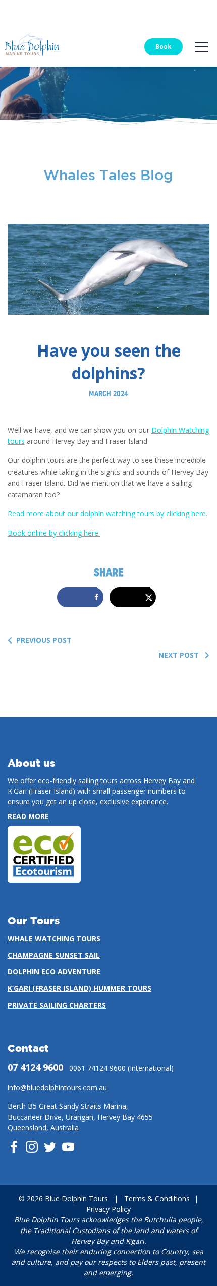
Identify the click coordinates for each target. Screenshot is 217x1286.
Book (163, 46)
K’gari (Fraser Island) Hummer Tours (79, 988)
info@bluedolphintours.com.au (57, 1087)
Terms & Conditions (157, 1198)
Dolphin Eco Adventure (54, 971)
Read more (28, 816)
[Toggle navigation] (201, 47)
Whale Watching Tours (54, 938)
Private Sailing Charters (57, 1005)
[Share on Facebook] (80, 597)
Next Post (179, 655)
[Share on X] (133, 597)
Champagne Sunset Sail (54, 955)
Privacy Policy (108, 1209)
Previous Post (44, 640)
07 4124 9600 (35, 1067)
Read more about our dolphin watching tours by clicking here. (107, 513)
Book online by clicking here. (54, 533)
